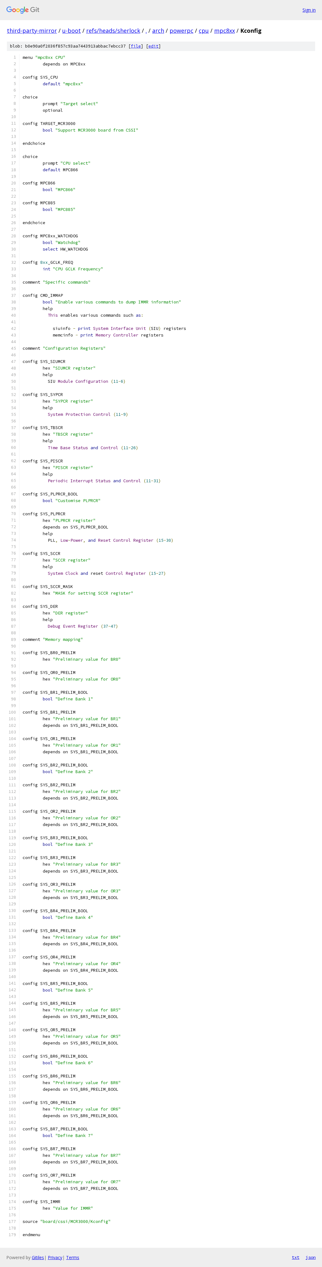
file (136, 46)
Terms (72, 1257)
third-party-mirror (32, 30)
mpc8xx (224, 30)
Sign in (309, 10)
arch (158, 30)
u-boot (71, 30)
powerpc (181, 30)
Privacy (55, 1257)
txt (295, 1257)
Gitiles (38, 1257)
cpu (204, 30)
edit (153, 46)
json (311, 1257)
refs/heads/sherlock (113, 30)
